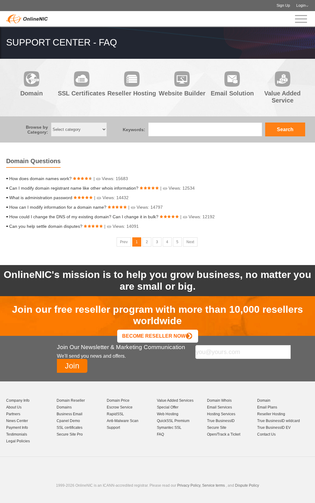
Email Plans (267, 407)
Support (113, 427)
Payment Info (17, 427)
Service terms (213, 485)
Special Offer (167, 407)
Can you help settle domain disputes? (45, 226)
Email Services (219, 407)
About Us (14, 407)
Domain (263, 400)
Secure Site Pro (70, 434)
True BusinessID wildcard (278, 421)
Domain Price (118, 400)
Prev (124, 242)
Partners (13, 414)
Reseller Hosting (271, 414)
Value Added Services (175, 400)
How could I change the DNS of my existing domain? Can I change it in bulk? (83, 216)
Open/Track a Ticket (223, 434)
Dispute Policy (247, 485)
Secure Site (216, 427)
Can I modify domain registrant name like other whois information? (73, 188)
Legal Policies (18, 441)
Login (301, 5)
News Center (17, 421)
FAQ (160, 434)
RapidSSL (115, 414)
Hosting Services (221, 414)
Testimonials (16, 434)
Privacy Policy (188, 485)
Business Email (69, 414)
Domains (64, 407)
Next (190, 242)
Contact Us (266, 434)
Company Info (18, 400)
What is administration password (40, 197)
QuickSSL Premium (173, 421)
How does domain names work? (40, 178)
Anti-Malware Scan (122, 421)
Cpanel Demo (68, 421)
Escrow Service (120, 407)
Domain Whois (219, 400)
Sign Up (283, 5)
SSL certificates (69, 427)
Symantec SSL (169, 427)
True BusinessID (221, 421)
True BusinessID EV (274, 427)
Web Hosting (167, 414)
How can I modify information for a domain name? (57, 207)
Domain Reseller (71, 400)
